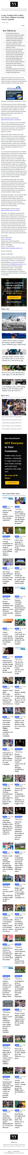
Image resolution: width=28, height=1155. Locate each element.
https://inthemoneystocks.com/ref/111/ (11, 119)
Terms (9, 1151)
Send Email (8, 239)
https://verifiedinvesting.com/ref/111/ (10, 210)
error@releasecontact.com (17, 264)
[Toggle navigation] (14, 9)
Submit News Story (14, 297)
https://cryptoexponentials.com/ (14, 248)
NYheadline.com (11, 1153)
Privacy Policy (16, 1151)
